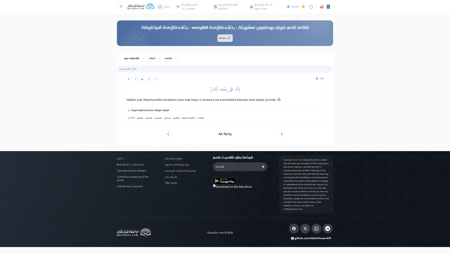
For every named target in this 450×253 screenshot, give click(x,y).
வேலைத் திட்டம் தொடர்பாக (130, 164)
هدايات (201, 118)
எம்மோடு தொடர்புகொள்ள (130, 186)
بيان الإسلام (171, 176)
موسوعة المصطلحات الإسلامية (180, 170)
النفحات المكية (188, 118)
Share (223, 38)
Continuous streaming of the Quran (133, 178)
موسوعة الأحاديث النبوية (177, 164)
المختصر (148, 118)
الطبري (176, 118)
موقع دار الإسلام (173, 158)
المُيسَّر (140, 118)
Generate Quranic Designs (131, 170)
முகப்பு (120, 158)
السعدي (158, 118)
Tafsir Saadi (171, 183)
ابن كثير (167, 118)
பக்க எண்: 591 (128, 69)
